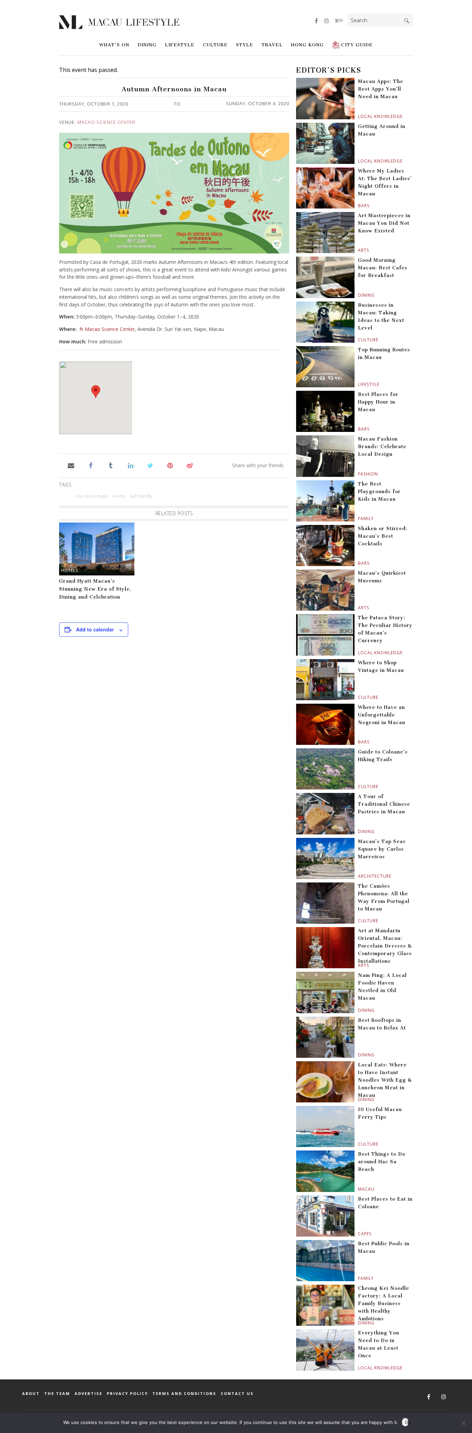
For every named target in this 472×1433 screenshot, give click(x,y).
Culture (215, 44)
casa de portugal (91, 496)
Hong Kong (307, 44)
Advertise (88, 1393)
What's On (114, 44)
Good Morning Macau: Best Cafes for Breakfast (382, 267)
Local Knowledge (359, 116)
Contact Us (237, 1393)
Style (244, 44)
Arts (359, 250)
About (31, 1393)
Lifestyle (180, 44)
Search (406, 21)
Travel (272, 44)
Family (359, 518)
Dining (147, 44)
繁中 (339, 21)
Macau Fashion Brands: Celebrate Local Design (382, 446)
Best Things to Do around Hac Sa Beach (381, 1161)
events (119, 496)
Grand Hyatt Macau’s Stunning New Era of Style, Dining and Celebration (95, 589)
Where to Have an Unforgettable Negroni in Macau (381, 714)
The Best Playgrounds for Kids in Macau (379, 491)
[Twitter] (150, 465)
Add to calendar (95, 629)
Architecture (359, 876)
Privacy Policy (127, 1393)
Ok (407, 1422)
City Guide (357, 44)
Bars (359, 206)
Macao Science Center (106, 122)
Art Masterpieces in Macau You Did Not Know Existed (384, 223)
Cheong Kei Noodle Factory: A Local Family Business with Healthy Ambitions (383, 1303)
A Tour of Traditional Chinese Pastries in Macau (384, 804)
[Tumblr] (110, 465)
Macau (359, 1189)
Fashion (359, 474)
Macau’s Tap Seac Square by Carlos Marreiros (382, 849)
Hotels (69, 570)
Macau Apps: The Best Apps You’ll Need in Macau (380, 89)
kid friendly (141, 496)
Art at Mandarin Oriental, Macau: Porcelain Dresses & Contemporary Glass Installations (385, 946)
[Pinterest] (170, 465)
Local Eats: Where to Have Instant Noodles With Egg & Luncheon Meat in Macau (385, 1080)
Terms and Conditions (184, 1393)
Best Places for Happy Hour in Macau (378, 402)
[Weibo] (189, 465)
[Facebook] (90, 465)
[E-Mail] (71, 465)
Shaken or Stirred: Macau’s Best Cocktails (382, 536)
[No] (463, 1423)
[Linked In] (130, 465)
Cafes (359, 1234)
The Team (57, 1393)
